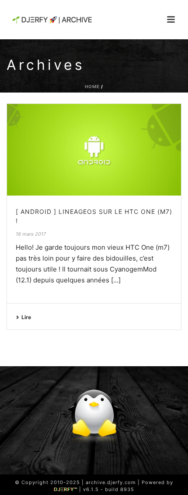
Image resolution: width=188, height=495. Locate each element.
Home (92, 86)
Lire (26, 317)
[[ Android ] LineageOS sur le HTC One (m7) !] (94, 150)
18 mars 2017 (31, 234)
